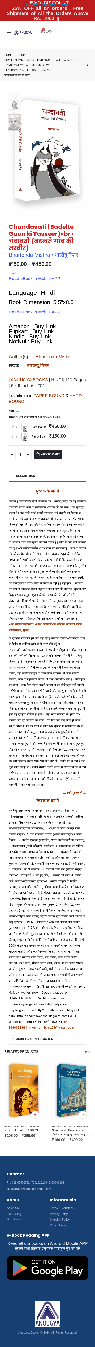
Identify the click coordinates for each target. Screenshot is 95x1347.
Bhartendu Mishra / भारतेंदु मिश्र (43, 255)
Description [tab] (25, 475)
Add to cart (50, 454)
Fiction (20, 1126)
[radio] (40, 427)
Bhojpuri (9, 1126)
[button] (85, 1052)
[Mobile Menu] (9, 31)
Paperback (66, 1124)
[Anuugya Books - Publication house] (23, 32)
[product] (23, 1090)
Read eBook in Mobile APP (34, 278)
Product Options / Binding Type (34, 417)
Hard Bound (33, 1126)
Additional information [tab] (34, 1039)
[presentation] (85, 153)
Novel (55, 1124)
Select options (35, 1115)
